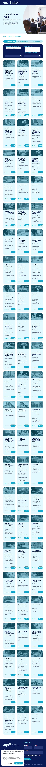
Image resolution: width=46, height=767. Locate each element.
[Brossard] (32, 50)
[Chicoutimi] (32, 51)
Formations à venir (11, 41)
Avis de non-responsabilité (28, 764)
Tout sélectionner (28, 52)
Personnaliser (10, 763)
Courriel (26, 750)
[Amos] (32, 48)
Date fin (25, 53)
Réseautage (37, 41)
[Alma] (32, 47)
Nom (35, 745)
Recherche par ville (28, 46)
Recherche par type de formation (12, 46)
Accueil (4, 36)
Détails (6, 85)
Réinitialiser (34, 52)
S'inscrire (14, 85)
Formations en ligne (24, 41)
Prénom (26, 745)
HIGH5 (41, 764)
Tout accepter (18, 763)
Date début (7, 53)
